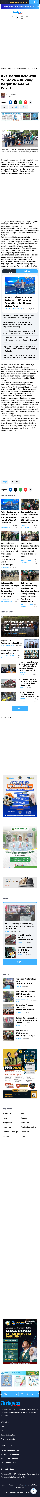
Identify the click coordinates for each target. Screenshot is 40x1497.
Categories (5, 1431)
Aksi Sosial (5, 567)
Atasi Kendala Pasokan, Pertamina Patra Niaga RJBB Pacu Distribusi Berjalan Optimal (28, 682)
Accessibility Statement (10, 1454)
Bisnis (21, 688)
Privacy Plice (20, 1488)
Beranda (3, 68)
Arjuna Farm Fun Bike (22, 1000)
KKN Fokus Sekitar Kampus (7, 657)
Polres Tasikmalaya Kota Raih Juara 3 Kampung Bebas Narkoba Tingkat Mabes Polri (19, 302)
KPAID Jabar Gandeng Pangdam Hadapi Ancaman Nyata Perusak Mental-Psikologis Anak (30, 550)
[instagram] (22, 1394)
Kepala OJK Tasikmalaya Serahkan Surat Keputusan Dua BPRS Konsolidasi (11, 642)
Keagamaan (7, 1122)
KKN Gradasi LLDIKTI (10, 633)
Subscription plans (8, 1435)
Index (20, 708)
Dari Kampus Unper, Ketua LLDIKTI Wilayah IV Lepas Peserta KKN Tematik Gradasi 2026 (18, 626)
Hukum (18, 986)
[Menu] (22, 17)
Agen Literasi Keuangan (23, 674)
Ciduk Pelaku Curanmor (23, 700)
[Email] (25, 102)
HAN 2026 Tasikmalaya (25, 526)
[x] (15, 102)
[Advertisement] (20, 43)
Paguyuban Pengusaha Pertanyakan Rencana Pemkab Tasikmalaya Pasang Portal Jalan (19, 348)
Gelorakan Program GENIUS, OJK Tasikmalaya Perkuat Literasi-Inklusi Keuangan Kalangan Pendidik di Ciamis (25, 1007)
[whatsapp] (20, 102)
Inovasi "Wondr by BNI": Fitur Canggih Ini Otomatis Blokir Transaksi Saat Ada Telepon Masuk (25, 950)
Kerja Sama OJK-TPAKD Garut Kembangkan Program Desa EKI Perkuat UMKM (19, 340)
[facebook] (10, 102)
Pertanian (6, 1136)
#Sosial (15, 482)
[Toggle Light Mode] (17, 17)
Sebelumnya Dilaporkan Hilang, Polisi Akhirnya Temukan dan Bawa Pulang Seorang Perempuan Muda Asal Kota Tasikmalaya (30, 592)
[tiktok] (33, 1394)
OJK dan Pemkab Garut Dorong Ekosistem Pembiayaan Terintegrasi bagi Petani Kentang (18, 324)
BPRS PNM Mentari (7, 646)
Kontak (11, 1485)
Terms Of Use (32, 1485)
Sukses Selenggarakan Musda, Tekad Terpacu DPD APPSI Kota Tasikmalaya (18, 332)
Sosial (10, 68)
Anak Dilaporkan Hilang (27, 605)
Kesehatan (7, 1127)
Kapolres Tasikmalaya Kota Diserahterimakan (26, 981)
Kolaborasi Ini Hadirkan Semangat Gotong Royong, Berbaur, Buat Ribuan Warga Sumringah (10, 590)
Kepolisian (25, 1122)
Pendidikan (25, 1132)
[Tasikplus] (20, 12)
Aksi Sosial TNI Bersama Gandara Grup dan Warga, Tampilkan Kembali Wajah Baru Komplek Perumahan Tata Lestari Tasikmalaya (9, 554)
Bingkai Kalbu (8, 1113)
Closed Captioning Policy (10, 1450)
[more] (30, 102)
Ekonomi (19, 1012)
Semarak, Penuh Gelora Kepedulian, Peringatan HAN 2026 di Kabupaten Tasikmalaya (29, 517)
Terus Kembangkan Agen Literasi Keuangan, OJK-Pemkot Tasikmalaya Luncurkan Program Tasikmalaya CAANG (29, 666)
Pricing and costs (8, 1439)
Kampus (24, 1118)
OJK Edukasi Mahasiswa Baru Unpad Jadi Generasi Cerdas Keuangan (18, 317)
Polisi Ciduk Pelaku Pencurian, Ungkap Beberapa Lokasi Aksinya (29, 694)
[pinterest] (27, 1394)
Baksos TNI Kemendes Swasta (7, 600)
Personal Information (9, 1459)
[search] (12, 17)
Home (3, 1427)
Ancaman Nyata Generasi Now (26, 561)
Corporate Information (10, 1463)
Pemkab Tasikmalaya (28, 1127)
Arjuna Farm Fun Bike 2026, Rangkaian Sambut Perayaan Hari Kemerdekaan (18, 356)
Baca (19, 962)
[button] (17, 117)
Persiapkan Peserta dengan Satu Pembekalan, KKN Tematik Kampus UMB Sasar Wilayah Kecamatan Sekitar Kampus (11, 652)
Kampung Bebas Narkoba (27, 271)
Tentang (21, 1485)
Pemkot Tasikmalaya (10, 1132)
